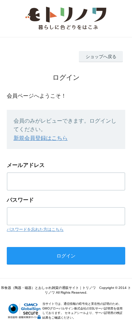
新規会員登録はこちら (41, 138)
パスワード (20, 200)
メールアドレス (26, 165)
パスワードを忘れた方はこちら (35, 229)
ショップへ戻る (101, 56)
